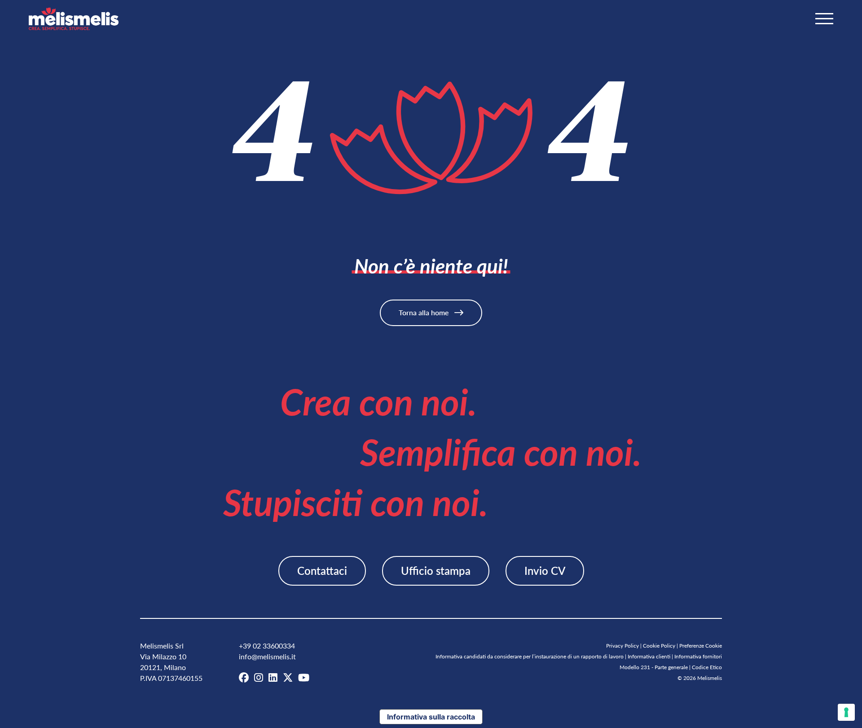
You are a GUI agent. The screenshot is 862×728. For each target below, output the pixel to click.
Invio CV (544, 570)
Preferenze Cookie (700, 645)
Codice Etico (707, 667)
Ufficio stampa (436, 570)
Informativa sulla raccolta (431, 716)
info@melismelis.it (267, 656)
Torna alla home (425, 312)
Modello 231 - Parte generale (654, 667)
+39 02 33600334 (267, 645)
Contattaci (322, 570)
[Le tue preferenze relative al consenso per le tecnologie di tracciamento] (846, 712)
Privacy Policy (622, 645)
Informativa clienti (649, 656)
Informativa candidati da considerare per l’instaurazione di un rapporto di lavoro (529, 656)
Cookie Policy (659, 645)
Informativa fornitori (698, 656)
